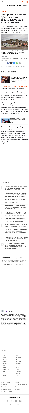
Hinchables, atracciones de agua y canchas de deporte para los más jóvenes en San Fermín (18, 120)
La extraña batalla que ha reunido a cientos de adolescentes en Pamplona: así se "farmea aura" (15, 207)
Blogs (4, 371)
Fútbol (17, 355)
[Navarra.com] (14, 5)
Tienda (18, 389)
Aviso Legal (19, 382)
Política (4, 355)
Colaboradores (6, 369)
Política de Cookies (7, 389)
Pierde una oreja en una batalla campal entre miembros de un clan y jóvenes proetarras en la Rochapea (16, 188)
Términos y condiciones (17, 258)
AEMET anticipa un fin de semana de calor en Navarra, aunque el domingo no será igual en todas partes (16, 239)
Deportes (18, 354)
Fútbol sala (18, 363)
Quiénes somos (6, 382)
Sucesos (4, 357)
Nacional (18, 367)
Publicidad (5, 387)
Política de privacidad (7, 391)
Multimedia (18, 371)
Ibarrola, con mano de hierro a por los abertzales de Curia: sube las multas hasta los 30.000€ (19, 79)
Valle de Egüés (21, 66)
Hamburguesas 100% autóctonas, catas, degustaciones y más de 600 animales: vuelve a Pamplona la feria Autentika (16, 195)
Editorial (4, 367)
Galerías (18, 373)
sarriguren (11, 66)
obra (15, 66)
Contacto (5, 384)
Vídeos (17, 375)
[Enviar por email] (20, 62)
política (5, 66)
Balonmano (18, 361)
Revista (17, 369)
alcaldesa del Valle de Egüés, (15, 86)
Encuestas (5, 373)
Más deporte (19, 365)
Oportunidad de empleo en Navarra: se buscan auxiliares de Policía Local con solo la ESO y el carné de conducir (15, 214)
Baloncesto (18, 357)
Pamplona (4, 363)
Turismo (18, 387)
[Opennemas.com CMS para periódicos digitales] (14, 402)
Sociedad (4, 361)
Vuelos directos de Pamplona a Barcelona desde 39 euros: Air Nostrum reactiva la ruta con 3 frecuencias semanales (16, 220)
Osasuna (4, 375)
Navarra (4, 354)
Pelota (17, 359)
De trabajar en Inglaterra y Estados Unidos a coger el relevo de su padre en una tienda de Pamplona (16, 201)
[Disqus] (14, 288)
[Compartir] (8, 62)
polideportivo (4, 67)
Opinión (3, 365)
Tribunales (5, 359)
